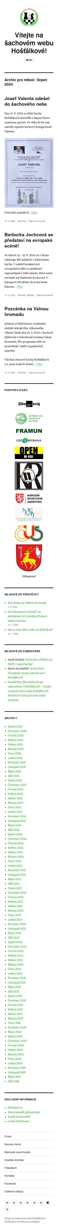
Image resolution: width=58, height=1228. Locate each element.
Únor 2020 (14, 1058)
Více (34, 212)
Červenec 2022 (17, 946)
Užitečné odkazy (14, 1191)
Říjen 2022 (14, 933)
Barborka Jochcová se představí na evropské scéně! (29, 240)
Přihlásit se (15, 1107)
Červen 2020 (16, 1045)
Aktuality (22, 220)
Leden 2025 (15, 811)
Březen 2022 (16, 964)
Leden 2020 (15, 1063)
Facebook (10, 1183)
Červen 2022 (16, 951)
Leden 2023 (15, 919)
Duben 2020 (15, 1049)
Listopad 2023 (17, 874)
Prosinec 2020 (17, 1027)
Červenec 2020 (17, 1040)
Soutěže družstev (14, 1160)
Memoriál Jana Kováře (17, 1152)
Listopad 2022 (17, 928)
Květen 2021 (15, 1009)
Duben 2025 (15, 798)
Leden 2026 (15, 757)
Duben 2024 (15, 852)
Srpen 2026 (15, 726)
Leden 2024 (15, 865)
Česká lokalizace (19, 1121)
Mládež (30, 295)
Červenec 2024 (17, 838)
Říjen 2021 (14, 987)
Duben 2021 (15, 1013)
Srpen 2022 (15, 942)
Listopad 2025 (17, 766)
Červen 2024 (16, 843)
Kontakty (10, 1175)
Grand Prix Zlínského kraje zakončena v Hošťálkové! (26, 673)
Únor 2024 (14, 861)
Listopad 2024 (17, 820)
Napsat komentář (37, 220)
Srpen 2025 (15, 780)
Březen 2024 (16, 856)
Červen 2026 (16, 735)
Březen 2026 (16, 748)
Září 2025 (13, 775)
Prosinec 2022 (17, 924)
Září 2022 (14, 937)
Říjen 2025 (14, 771)
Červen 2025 (15, 789)
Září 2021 (13, 991)
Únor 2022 (14, 969)
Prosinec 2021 (17, 978)
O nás (8, 1136)
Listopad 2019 (16, 1072)
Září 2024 (14, 829)
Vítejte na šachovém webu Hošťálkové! (29, 42)
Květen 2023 (15, 901)
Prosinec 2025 (17, 762)
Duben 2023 (15, 906)
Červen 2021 (15, 1004)
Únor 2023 (14, 915)
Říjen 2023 (14, 879)
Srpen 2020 (15, 1036)
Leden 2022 (15, 973)
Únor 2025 (14, 807)
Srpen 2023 (15, 888)
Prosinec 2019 (17, 1067)
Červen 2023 (15, 897)
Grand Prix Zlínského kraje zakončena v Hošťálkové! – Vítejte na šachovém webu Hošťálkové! (29, 686)
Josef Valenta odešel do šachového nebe (27, 101)
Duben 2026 (15, 744)
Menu (29, 59)
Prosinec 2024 (17, 816)
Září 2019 (13, 1081)
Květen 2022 (15, 955)
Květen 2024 (15, 847)
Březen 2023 (15, 910)
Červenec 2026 (17, 731)
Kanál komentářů (19, 1116)
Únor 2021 (14, 1022)
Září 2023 (13, 883)
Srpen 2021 (15, 996)
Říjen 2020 (15, 1031)
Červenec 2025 (17, 784)
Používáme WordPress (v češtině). (22, 1221)
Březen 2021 (15, 1018)
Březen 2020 (16, 1054)
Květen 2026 (15, 740)
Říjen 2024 (14, 825)
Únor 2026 (14, 753)
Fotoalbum (11, 1168)
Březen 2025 (15, 802)
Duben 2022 (15, 960)
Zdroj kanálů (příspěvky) (24, 1112)
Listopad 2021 (16, 982)
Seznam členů (13, 1144)
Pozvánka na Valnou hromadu (26, 311)
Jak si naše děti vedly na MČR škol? (30, 629)
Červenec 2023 (17, 892)
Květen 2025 (15, 793)
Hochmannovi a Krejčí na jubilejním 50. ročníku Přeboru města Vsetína (27, 616)
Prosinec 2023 (17, 870)
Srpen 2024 (15, 834)
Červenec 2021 (17, 1000)
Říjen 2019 (14, 1076)
